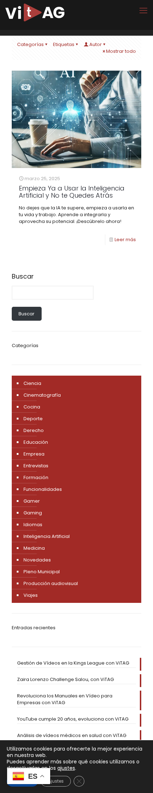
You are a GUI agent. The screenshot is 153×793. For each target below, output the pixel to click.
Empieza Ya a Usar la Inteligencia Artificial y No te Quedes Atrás (72, 192)
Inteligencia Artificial (46, 536)
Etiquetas (63, 44)
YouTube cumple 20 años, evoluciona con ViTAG (72, 719)
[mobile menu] (143, 11)
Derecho (33, 430)
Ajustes (56, 781)
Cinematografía (42, 395)
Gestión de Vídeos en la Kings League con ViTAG (73, 663)
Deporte (33, 418)
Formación (35, 477)
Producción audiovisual (50, 583)
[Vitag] (34, 12)
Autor (95, 44)
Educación (35, 442)
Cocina (31, 406)
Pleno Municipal (41, 571)
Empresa (33, 454)
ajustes (66, 768)
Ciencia (32, 383)
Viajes (30, 595)
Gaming (32, 512)
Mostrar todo (121, 51)
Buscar (23, 276)
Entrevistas (35, 465)
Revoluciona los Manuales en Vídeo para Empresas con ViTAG (64, 699)
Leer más (125, 239)
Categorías (30, 44)
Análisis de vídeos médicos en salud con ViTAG (71, 735)
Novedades (37, 559)
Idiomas (32, 524)
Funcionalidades (42, 489)
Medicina (34, 548)
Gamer (31, 501)
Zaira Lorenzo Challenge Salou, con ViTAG (65, 679)
